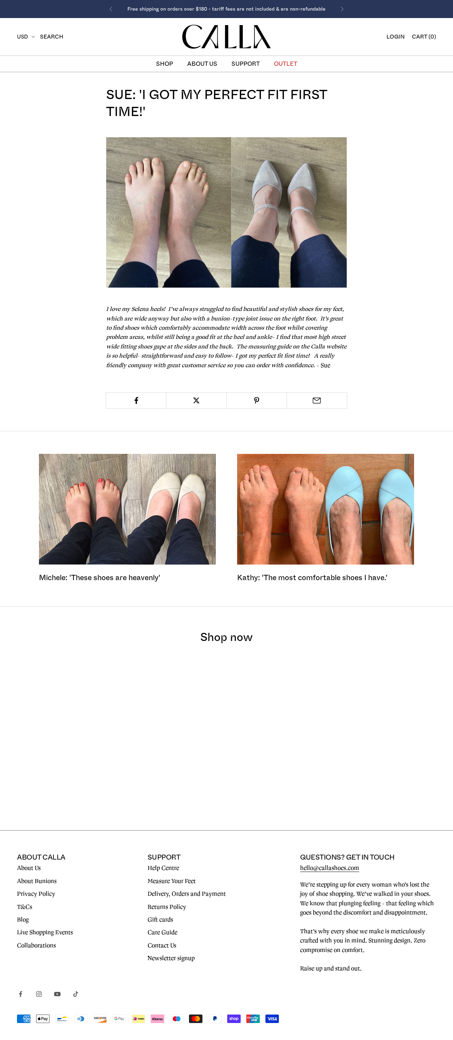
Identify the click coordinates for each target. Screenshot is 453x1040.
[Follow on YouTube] (57, 994)
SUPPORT (245, 63)
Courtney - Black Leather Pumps (281, 763)
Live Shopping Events (45, 932)
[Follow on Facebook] (20, 994)
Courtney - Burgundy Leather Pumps (390, 763)
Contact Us (162, 945)
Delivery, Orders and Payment (187, 894)
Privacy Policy (36, 894)
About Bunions (37, 881)
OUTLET (285, 63)
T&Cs (24, 907)
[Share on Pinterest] (257, 400)
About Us (29, 868)
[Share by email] (317, 400)
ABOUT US (202, 63)
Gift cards (160, 920)
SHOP (164, 63)
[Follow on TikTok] (75, 994)
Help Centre (163, 868)
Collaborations (36, 945)
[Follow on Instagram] (38, 994)
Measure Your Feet (172, 881)
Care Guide (162, 932)
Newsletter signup (171, 958)
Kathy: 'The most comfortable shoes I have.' (312, 577)
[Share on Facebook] (136, 400)
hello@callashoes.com (329, 868)
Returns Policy (167, 907)
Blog (23, 920)
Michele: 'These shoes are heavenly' (99, 577)
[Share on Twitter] (196, 400)
